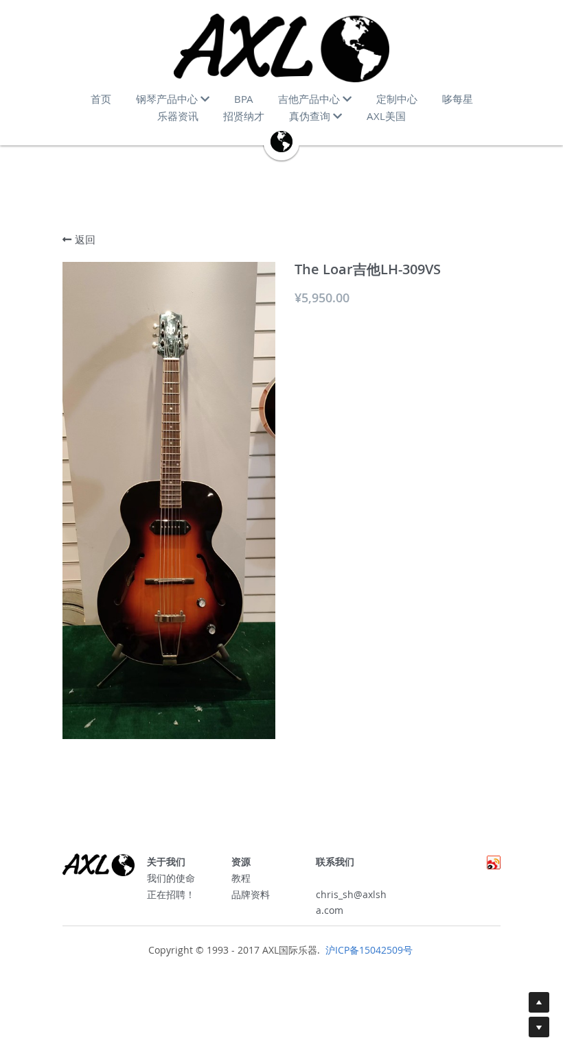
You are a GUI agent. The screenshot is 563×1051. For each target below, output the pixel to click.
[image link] (281, 48)
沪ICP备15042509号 (368, 949)
